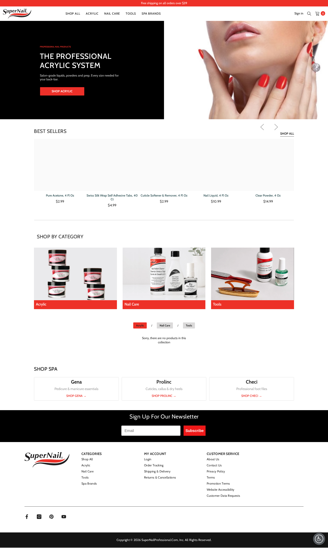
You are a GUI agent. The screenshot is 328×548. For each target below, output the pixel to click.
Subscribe (194, 431)
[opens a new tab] (27, 516)
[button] (309, 13)
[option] (60, 172)
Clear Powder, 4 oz (268, 195)
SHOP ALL (287, 133)
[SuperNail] (75, 274)
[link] (164, 3)
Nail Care (165, 325)
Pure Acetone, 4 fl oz (60, 195)
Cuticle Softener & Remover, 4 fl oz (164, 195)
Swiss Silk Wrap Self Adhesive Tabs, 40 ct (112, 197)
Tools (189, 325)
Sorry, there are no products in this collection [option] (164, 340)
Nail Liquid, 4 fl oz (216, 195)
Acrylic (140, 325)
